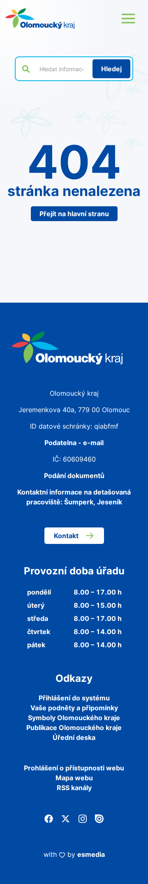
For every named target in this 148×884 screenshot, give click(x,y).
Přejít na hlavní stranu (74, 214)
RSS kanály (74, 788)
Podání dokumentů (74, 475)
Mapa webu (74, 778)
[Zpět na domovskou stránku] (40, 18)
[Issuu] (99, 818)
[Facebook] (48, 818)
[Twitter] (65, 818)
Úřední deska (74, 737)
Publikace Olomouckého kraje (74, 727)
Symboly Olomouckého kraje (74, 718)
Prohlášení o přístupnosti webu (74, 768)
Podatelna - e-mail (74, 443)
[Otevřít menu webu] (128, 18)
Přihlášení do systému (74, 698)
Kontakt (66, 536)
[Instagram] (82, 818)
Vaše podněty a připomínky (74, 708)
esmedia (91, 854)
